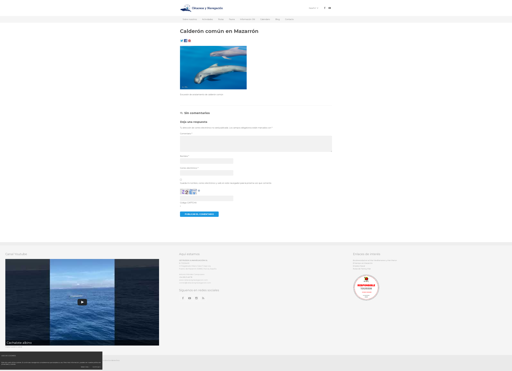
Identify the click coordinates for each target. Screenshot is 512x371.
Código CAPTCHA (188, 203)
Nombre (184, 156)
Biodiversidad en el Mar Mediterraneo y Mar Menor (375, 260)
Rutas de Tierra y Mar (362, 269)
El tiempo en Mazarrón (363, 263)
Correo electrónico (189, 168)
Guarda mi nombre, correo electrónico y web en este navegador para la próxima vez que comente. (226, 183)
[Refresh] (199, 190)
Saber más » (85, 367)
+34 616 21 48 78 (185, 277)
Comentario (186, 133)
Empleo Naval (359, 266)
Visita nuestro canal (13, 347)
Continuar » (97, 367)
